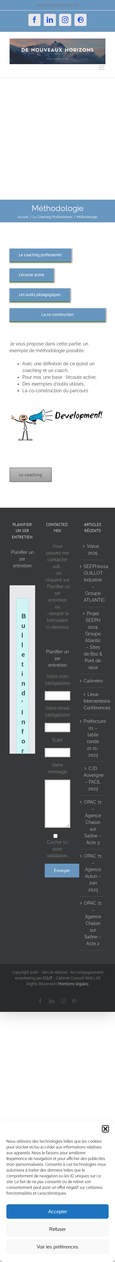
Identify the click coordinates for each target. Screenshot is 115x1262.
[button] (105, 1129)
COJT (47, 978)
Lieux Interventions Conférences (93, 701)
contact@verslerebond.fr (57, 5)
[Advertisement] (57, 138)
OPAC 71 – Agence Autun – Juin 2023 (93, 872)
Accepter (57, 1211)
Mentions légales (73, 984)
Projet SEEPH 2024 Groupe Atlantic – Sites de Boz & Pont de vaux (93, 640)
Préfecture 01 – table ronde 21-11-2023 (93, 738)
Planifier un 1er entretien (22, 559)
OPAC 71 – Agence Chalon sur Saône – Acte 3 (93, 822)
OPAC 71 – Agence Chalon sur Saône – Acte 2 (93, 923)
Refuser (57, 1229)
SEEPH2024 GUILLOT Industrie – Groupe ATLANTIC (93, 583)
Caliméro (93, 680)
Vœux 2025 (93, 549)
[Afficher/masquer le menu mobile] (102, 67)
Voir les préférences (57, 1246)
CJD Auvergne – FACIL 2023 (93, 778)
